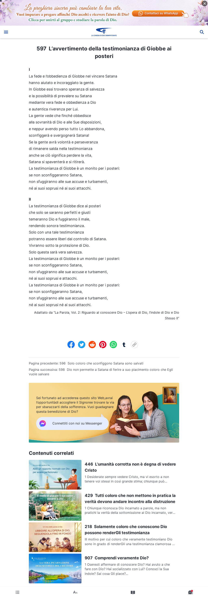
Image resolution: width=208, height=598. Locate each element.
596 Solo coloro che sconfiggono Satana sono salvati (101, 363)
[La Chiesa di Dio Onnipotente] (104, 32)
